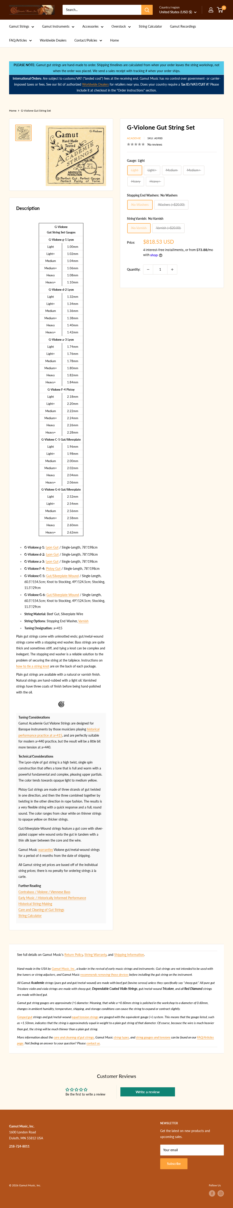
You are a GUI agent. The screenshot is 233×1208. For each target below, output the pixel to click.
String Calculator (150, 26)
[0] (220, 10)
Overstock (118, 26)
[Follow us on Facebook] (212, 1193)
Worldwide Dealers (53, 40)
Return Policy (73, 955)
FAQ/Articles (18, 40)
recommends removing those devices (104, 974)
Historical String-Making (35, 904)
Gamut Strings (19, 26)
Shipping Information (129, 955)
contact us (93, 1043)
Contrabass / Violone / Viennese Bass (44, 892)
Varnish (83, 621)
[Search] (147, 10)
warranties (45, 850)
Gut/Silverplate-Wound (62, 576)
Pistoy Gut (53, 568)
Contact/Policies (85, 40)
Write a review (148, 1092)
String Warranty (95, 955)
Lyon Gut (52, 547)
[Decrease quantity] (148, 269)
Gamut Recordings (183, 26)
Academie (134, 138)
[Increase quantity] (172, 269)
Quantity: (133, 269)
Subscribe (174, 1164)
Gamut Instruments (55, 26)
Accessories (90, 26)
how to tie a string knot (32, 666)
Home (114, 40)
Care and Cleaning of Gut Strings (41, 910)
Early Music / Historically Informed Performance (52, 898)
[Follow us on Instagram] (221, 1193)
